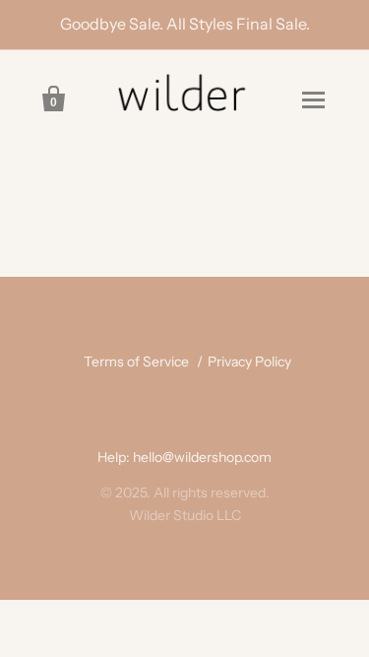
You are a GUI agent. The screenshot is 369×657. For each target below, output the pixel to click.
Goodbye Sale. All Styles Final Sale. (185, 23)
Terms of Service (136, 361)
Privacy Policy (249, 361)
